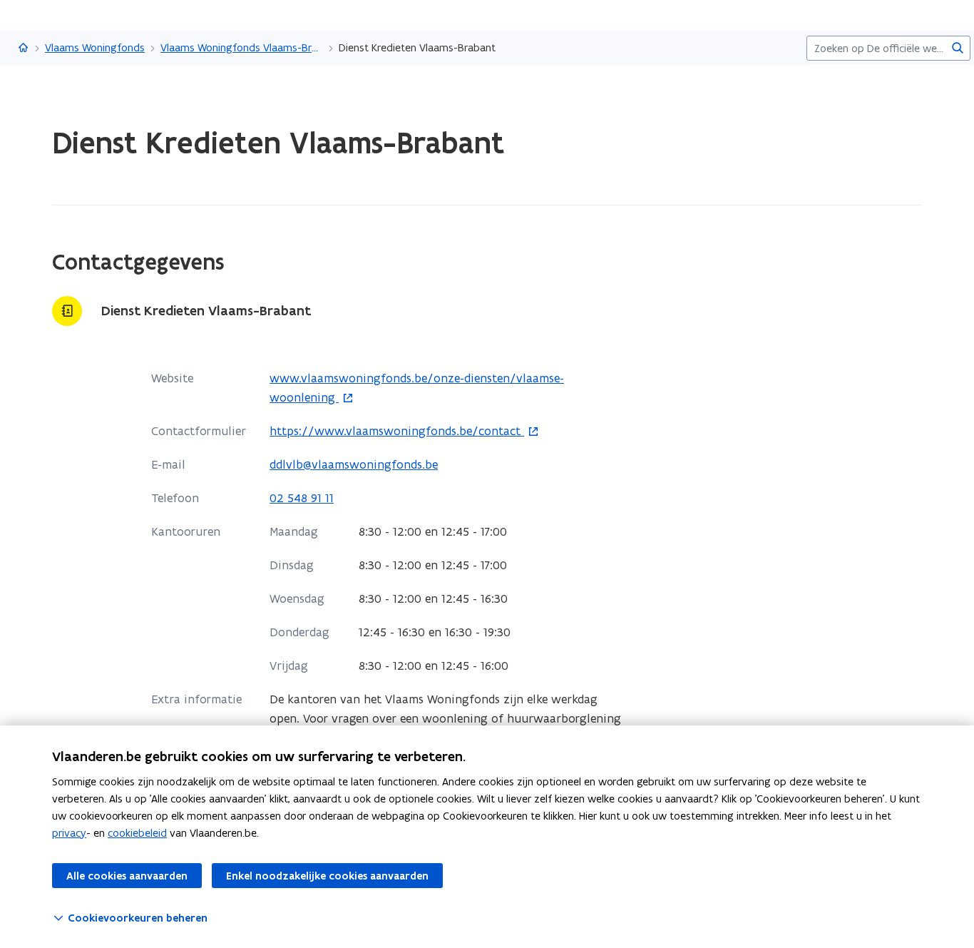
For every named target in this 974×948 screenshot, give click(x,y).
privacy (69, 833)
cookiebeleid (137, 833)
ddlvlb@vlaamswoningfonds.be (354, 464)
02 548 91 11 (302, 498)
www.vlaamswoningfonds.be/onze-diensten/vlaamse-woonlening (417, 388)
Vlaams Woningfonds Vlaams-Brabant (241, 47)
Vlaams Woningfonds (95, 47)
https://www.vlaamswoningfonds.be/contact (397, 431)
